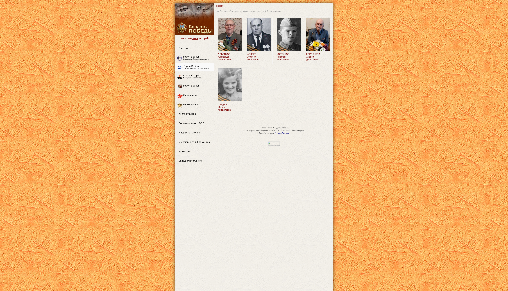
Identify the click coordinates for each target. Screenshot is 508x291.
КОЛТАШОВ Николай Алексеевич (283, 57)
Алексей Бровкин (282, 133)
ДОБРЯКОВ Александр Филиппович (224, 57)
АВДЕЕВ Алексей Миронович (253, 57)
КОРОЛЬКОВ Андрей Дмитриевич (313, 57)
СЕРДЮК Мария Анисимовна (224, 107)
